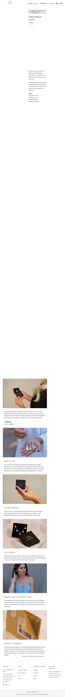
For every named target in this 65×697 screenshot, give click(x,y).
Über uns (52, 3)
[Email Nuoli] (9, 685)
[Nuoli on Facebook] (4, 685)
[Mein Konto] (57, 4)
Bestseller (30, 3)
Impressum (28, 694)
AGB (38, 694)
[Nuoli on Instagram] (6, 685)
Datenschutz (34, 694)
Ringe (34, 678)
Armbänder (35, 673)
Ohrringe (35, 675)
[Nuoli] (9, 2)
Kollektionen (44, 3)
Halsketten (35, 670)
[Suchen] (59, 4)
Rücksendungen (21, 673)
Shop (36, 3)
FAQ (19, 675)
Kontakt (20, 678)
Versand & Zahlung (22, 670)
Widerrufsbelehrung (44, 694)
